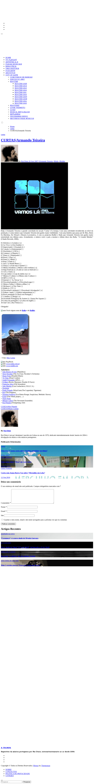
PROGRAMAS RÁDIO (19, 116)
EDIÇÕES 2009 (21, 97)
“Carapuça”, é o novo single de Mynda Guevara (19, 538)
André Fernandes (8, 380)
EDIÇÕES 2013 (21, 88)
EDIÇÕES (14, 82)
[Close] (2, 780)
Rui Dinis (25, 161)
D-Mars (5, 382)
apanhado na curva (8, 534)
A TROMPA (33, 9)
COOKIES (10, 776)
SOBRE (9, 769)
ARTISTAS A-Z (12, 62)
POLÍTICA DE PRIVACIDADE (18, 774)
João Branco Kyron (9, 372)
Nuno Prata (6, 399)
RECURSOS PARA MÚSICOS (22, 119)
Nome (4, 507)
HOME (8, 58)
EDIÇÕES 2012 (21, 90)
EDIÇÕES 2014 (21, 86)
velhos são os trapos (8, 552)
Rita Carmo (11, 358)
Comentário (6, 503)
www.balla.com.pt (12, 364)
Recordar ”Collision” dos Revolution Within (18, 556)
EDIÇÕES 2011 (20, 92)
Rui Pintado (6, 403)
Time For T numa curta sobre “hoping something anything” (24, 451)
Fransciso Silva (7, 384)
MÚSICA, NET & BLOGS (20, 112)
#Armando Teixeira (46, 161)
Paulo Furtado (7, 390)
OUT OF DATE (12, 75)
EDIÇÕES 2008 (21, 99)
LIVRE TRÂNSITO (17, 108)
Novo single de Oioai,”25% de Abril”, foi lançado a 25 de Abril (25, 547)
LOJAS (12, 110)
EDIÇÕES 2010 (21, 95)
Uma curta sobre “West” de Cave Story (16, 462)
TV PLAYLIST (11, 60)
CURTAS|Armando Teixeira (23, 140)
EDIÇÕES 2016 (21, 101)
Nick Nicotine (7, 374)
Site (2, 515)
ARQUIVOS (10, 73)
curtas (3, 135)
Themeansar (45, 766)
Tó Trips (5, 378)
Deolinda (5, 388)
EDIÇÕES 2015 (21, 103)
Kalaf (4, 396)
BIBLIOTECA (11, 66)
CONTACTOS (11, 772)
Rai (3, 392)
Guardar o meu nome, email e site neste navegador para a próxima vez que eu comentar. (35, 520)
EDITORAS (14, 105)
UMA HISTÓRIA (12, 69)
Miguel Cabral (7, 401)
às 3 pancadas (6, 543)
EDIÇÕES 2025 (21, 84)
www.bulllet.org (12, 366)
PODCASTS (10, 71)
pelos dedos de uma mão (10, 561)
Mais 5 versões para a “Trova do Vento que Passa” (20, 565)
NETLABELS (15, 114)
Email (4, 511)
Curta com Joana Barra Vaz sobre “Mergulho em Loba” (23, 473)
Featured (9, 457)
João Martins (7, 386)
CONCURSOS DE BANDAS (21, 77)
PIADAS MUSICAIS (14, 64)
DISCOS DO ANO (17, 79)
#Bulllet (62, 161)
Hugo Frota (6, 376)
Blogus (36, 766)
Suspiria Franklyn (8, 394)
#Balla (56, 161)
